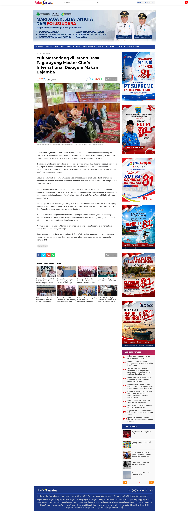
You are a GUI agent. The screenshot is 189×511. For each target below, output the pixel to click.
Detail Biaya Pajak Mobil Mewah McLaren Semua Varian (139, 406)
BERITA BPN (66, 47)
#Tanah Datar (42, 246)
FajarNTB (135, 505)
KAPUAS (76, 47)
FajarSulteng (130, 502)
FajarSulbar (119, 502)
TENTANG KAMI (51, 47)
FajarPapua (101, 507)
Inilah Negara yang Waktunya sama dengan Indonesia (138, 357)
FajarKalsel (114, 505)
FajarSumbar (42, 500)
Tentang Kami (52, 496)
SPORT (101, 47)
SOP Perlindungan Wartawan (97, 496)
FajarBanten (42, 502)
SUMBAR (121, 47)
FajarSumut (64, 500)
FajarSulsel (46, 505)
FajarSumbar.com (139, 496)
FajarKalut (81, 505)
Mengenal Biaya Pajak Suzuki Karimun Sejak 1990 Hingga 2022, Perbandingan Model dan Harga (139, 386)
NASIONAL (110, 47)
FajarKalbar (92, 505)
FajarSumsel (108, 500)
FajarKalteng (103, 505)
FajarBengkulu (121, 500)
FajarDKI (52, 502)
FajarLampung (135, 500)
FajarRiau (87, 500)
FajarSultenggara (144, 502)
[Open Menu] (186, 2)
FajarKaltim (125, 505)
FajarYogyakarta (96, 502)
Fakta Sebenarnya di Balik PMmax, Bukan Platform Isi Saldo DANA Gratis (140, 363)
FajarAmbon (71, 505)
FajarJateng (72, 502)
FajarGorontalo (58, 505)
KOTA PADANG (133, 47)
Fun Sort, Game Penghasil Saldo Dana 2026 (141, 443)
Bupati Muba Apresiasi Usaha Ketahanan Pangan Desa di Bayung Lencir (141, 454)
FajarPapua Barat (114, 507)
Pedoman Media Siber (71, 496)
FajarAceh (53, 500)
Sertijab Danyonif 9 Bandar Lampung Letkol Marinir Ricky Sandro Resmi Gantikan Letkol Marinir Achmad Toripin (138, 371)
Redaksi (40, 496)
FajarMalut (90, 507)
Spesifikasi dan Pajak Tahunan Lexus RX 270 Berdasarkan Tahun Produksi (140, 419)
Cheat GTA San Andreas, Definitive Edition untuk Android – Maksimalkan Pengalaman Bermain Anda (140, 394)
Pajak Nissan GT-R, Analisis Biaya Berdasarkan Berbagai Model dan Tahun (140, 412)
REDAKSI (39, 47)
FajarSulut (108, 502)
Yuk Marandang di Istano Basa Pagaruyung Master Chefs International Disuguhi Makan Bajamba (68, 65)
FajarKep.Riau (76, 500)
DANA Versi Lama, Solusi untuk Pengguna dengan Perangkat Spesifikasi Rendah (139, 379)
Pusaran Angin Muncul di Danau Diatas (141, 474)
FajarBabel (146, 500)
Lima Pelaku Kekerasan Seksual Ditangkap (140, 463)
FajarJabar (61, 502)
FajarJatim (83, 502)
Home (39, 53)
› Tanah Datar (45, 53)
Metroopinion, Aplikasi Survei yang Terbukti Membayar (138, 401)
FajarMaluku (80, 507)
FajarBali (70, 507)
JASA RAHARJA (89, 47)
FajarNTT (144, 505)
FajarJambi (97, 500)
